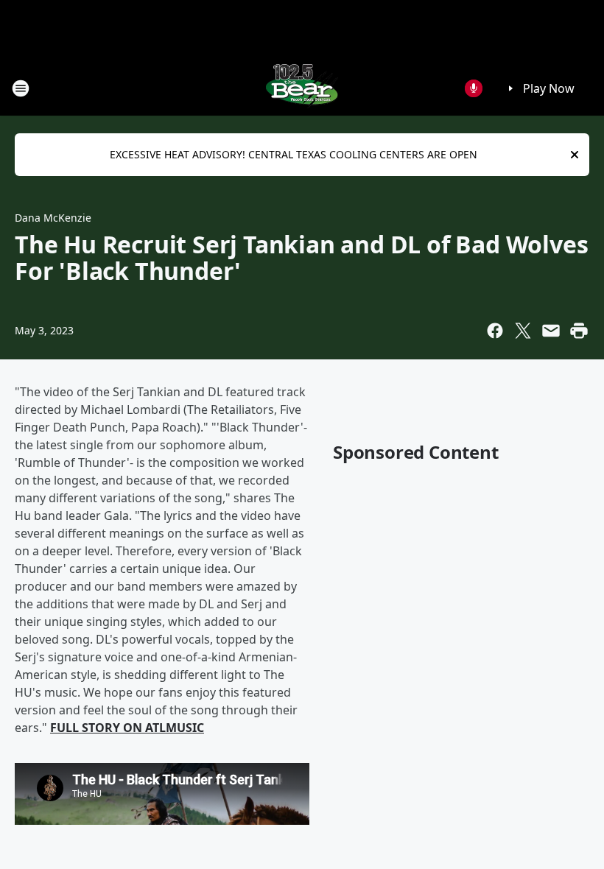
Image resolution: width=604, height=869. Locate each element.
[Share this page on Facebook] (495, 330)
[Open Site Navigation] (20, 88)
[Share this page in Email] (551, 330)
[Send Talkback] (473, 88)
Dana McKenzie (53, 218)
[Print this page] (579, 330)
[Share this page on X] (523, 330)
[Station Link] (302, 88)
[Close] (574, 154)
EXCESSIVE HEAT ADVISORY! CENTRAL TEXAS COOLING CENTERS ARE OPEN (293, 154)
